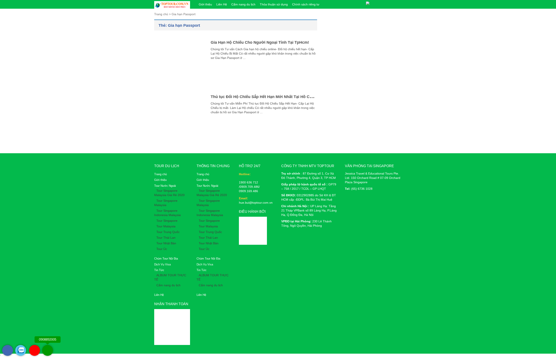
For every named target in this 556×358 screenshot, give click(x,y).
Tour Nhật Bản (166, 243)
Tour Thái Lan (165, 237)
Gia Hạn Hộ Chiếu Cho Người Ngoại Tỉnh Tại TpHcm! (260, 42)
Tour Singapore (166, 220)
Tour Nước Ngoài (165, 185)
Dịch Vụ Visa (162, 264)
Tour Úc (161, 249)
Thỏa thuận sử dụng (274, 4)
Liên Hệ (221, 4)
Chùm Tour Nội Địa (166, 258)
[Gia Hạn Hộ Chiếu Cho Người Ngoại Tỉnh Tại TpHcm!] (179, 60)
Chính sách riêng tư (305, 4)
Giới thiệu (205, 4)
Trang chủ (160, 174)
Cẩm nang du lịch (243, 4)
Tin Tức (159, 270)
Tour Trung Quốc (168, 232)
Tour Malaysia (165, 226)
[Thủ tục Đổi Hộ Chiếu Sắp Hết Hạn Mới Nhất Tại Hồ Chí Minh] (179, 114)
